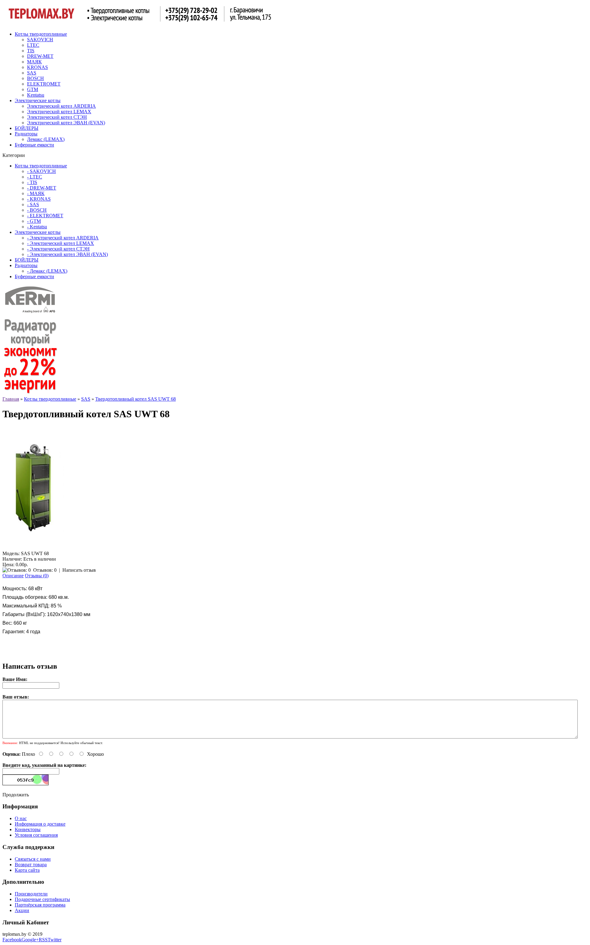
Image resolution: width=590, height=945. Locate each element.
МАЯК (34, 61)
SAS (31, 72)
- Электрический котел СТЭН (58, 248)
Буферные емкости (34, 144)
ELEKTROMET (44, 83)
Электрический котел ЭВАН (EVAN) (66, 122)
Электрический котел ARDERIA (61, 106)
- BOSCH (37, 210)
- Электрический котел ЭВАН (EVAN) (67, 254)
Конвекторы (28, 829)
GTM (32, 89)
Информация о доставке (40, 824)
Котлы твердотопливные (41, 34)
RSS (43, 939)
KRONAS (37, 67)
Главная (10, 399)
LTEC (33, 45)
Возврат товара (31, 864)
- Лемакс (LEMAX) (47, 271)
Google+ (30, 939)
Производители (31, 893)
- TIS (32, 182)
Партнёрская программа (40, 904)
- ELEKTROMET (45, 215)
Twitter (54, 939)
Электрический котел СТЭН (57, 117)
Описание (13, 575)
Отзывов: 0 (45, 570)
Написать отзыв (79, 570)
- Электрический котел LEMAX (60, 243)
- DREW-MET (41, 187)
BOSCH (35, 78)
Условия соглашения (36, 835)
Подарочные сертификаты (42, 899)
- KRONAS (39, 199)
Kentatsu (35, 95)
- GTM (34, 221)
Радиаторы (26, 133)
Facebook (12, 939)
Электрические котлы (38, 100)
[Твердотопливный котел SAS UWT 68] (33, 548)
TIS (30, 50)
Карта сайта (27, 870)
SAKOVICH (40, 39)
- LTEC (34, 176)
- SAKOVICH (41, 171)
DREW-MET (40, 56)
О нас (21, 818)
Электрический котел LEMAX (59, 111)
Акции (22, 910)
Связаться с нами (33, 859)
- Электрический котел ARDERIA (63, 237)
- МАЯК (36, 193)
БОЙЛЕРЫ (26, 128)
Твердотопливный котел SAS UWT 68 (135, 399)
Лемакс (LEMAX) (46, 139)
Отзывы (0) (37, 575)
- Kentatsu (37, 226)
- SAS (33, 204)
